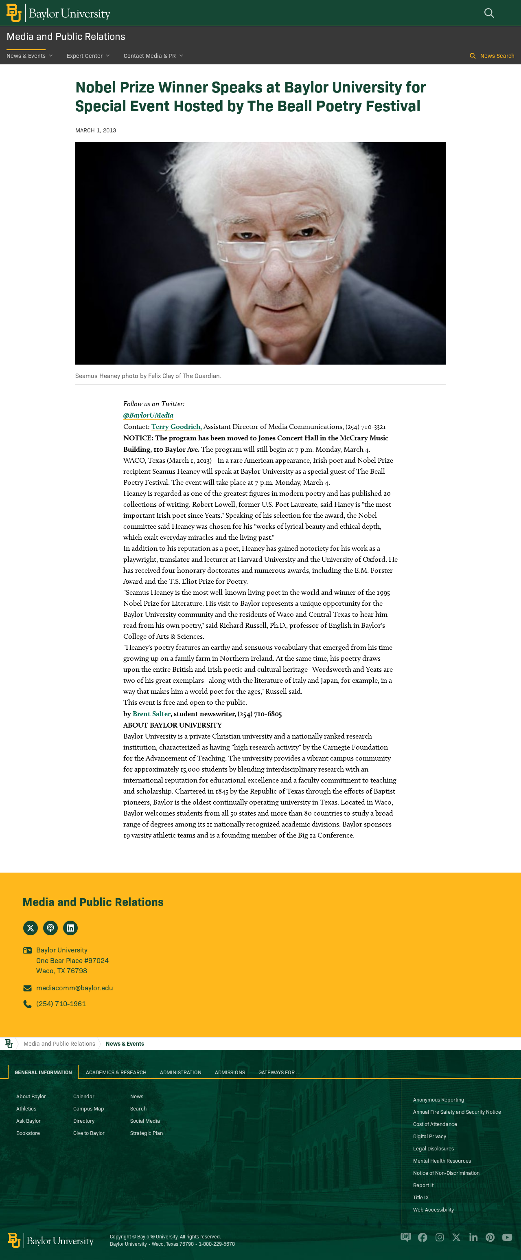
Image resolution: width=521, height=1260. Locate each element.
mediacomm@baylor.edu (74, 987)
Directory (83, 1120)
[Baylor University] (57, 13)
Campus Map (88, 1108)
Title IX (421, 1197)
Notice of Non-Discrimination (446, 1172)
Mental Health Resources (442, 1160)
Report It (423, 1184)
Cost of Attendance (435, 1123)
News (136, 1095)
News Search (497, 55)
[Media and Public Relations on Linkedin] (70, 928)
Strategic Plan (146, 1132)
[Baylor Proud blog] (404, 1241)
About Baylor (31, 1095)
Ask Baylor (28, 1120)
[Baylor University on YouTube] (505, 1241)
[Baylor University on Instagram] (438, 1241)
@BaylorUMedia (148, 415)
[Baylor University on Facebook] (421, 1241)
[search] (490, 13)
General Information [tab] (43, 1071)
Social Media (145, 1120)
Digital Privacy (429, 1135)
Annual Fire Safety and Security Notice (457, 1111)
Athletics (26, 1108)
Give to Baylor (89, 1132)
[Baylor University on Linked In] (472, 1241)
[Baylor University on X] (455, 1241)
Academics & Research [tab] (116, 1071)
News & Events (26, 55)
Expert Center (85, 55)
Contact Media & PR (150, 55)
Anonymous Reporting (438, 1099)
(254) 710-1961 (61, 1003)
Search (138, 1108)
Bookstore (28, 1132)
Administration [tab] (180, 1071)
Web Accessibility (433, 1209)
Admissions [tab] (230, 1071)
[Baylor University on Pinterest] (488, 1241)
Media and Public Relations (66, 35)
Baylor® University (157, 1236)
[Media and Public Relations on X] (30, 928)
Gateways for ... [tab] (279, 1071)
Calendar (83, 1095)
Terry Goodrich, (176, 426)
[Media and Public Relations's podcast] (50, 928)
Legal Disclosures (433, 1148)
